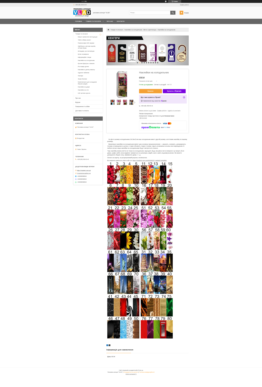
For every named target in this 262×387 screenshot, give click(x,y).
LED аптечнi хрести (84, 93)
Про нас (110, 21)
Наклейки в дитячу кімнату (86, 69)
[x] (109, 345)
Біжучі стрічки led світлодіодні (87, 37)
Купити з (170, 91)
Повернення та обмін (82, 106)
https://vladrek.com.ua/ (84, 170)
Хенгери (80, 76)
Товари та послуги (93, 21)
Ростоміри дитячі (83, 66)
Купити (150, 91)
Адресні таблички (83, 72)
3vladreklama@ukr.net (84, 173)
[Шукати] (172, 13)
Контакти (120, 21)
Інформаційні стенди (84, 57)
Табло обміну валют (84, 40)
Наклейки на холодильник (133, 30)
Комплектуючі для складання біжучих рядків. (87, 83)
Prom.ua (140, 370)
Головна (78, 21)
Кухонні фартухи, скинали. (86, 63)
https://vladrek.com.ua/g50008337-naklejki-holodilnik (150, 160)
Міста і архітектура (149, 30)
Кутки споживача (83, 54)
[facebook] (107, 345)
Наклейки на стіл (83, 90)
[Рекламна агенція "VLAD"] (82, 16)
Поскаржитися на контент (130, 372)
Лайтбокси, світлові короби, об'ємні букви (87, 47)
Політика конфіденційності (147, 372)
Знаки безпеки (82, 79)
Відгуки (77, 102)
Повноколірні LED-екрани (86, 43)
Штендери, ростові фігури (86, 51)
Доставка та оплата (82, 111)
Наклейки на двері (84, 87)
